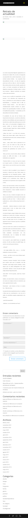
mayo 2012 (6, 469)
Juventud (5, 493)
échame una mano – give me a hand (12, 392)
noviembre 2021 (7, 425)
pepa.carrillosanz (7, 399)
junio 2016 (5, 462)
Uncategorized (6, 508)
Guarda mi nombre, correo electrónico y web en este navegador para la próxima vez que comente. (13, 353)
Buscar (22, 371)
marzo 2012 (6, 472)
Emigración (6, 486)
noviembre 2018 (7, 437)
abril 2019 (5, 435)
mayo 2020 (6, 430)
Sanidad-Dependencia (8, 498)
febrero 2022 (6, 422)
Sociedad (19, 16)
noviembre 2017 (7, 447)
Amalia (6, 16)
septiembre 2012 (7, 467)
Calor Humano (6, 381)
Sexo (4, 501)
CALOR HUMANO (7, 378)
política (5, 496)
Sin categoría (6, 503)
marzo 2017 (6, 459)
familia (4, 489)
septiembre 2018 (7, 440)
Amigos (5, 481)
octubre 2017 (6, 449)
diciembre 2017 (7, 445)
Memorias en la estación (16, 403)
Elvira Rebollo (6, 415)
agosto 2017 (6, 452)
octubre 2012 (6, 464)
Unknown (5, 403)
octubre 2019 (6, 432)
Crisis (4, 484)
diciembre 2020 (7, 427)
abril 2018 (5, 442)
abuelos (5, 479)
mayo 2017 (6, 454)
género (4, 491)
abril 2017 (5, 457)
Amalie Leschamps (7, 411)
